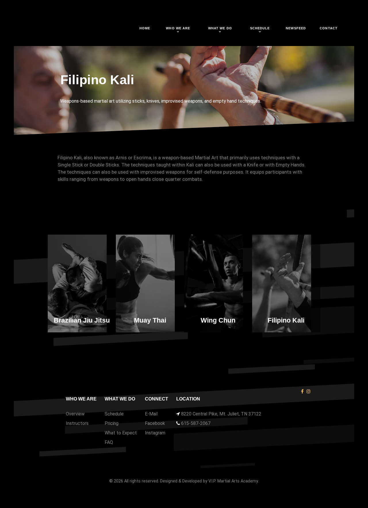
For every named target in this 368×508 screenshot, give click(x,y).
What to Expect (121, 433)
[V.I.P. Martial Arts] (68, 29)
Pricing (111, 423)
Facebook (155, 423)
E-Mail (151, 414)
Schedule (114, 414)
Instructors (77, 423)
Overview (75, 414)
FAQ (109, 442)
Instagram (155, 433)
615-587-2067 (195, 423)
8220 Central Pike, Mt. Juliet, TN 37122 (221, 414)
